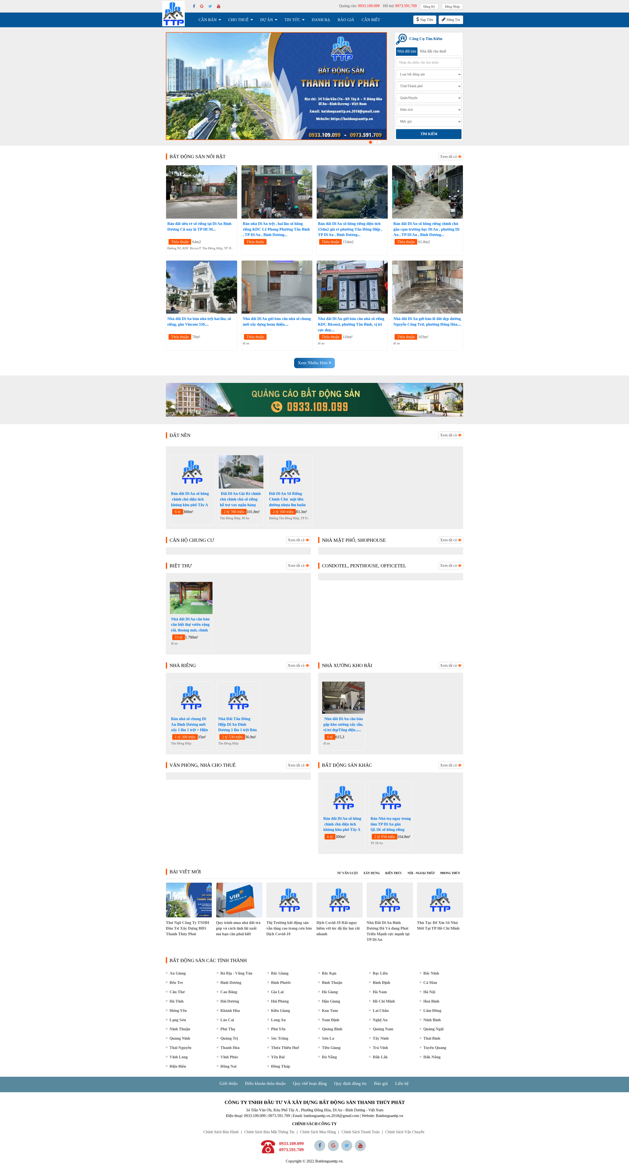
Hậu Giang (331, 1001)
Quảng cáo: (359, 6)
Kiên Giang (280, 1010)
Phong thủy (450, 873)
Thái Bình (431, 1038)
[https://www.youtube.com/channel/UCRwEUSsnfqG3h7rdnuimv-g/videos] (360, 1145)
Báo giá (346, 20)
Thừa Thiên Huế (285, 1048)
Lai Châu (381, 1010)
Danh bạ (321, 20)
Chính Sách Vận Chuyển (404, 1132)
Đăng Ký (429, 6)
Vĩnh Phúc (229, 1057)
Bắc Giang (279, 973)
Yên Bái (278, 1057)
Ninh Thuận (180, 1029)
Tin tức (292, 20)
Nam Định (330, 1020)
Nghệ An (380, 1020)
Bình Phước (281, 982)
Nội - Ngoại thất (421, 873)
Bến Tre (176, 982)
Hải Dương (229, 1001)
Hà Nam (380, 992)
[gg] (201, 6)
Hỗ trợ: (400, 6)
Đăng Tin (453, 20)
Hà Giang (330, 992)
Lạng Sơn (178, 1020)
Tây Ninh (381, 1038)
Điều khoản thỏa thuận (265, 1083)
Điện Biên (178, 1066)
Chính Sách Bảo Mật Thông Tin (269, 1132)
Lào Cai (227, 1020)
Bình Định (381, 982)
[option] (276, 86)
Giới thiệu (228, 1083)
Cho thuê (238, 20)
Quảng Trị (229, 1038)
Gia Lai (277, 992)
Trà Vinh (380, 1048)
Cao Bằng (228, 992)
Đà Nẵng (329, 1057)
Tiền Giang (331, 1048)
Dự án (266, 20)
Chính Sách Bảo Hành (221, 1132)
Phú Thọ (227, 1029)
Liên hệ (402, 1083)
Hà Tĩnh (177, 1001)
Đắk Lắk (380, 1057)
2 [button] (374, 142)
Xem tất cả (449, 156)
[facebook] (194, 6)
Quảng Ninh (180, 1038)
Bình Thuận (332, 982)
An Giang (178, 973)
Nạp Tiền (426, 20)
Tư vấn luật (347, 873)
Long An (278, 1020)
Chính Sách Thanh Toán (361, 1132)
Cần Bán (208, 20)
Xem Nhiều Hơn (313, 362)
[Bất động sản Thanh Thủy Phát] (173, 13)
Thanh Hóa (230, 1048)
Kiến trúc (393, 873)
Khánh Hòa (230, 1010)
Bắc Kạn (329, 973)
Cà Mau (430, 982)
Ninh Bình (432, 1020)
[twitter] (210, 6)
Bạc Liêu (380, 973)
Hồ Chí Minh (384, 1001)
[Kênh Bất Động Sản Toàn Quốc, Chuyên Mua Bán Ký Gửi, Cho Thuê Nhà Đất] (276, 86)
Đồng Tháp (280, 1066)
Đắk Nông (432, 1057)
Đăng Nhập (452, 6)
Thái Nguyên (180, 1048)
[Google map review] (333, 1145)
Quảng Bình (332, 1029)
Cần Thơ (177, 992)
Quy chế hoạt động (310, 1083)
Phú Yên (278, 1029)
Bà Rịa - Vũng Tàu (236, 973)
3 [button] (379, 142)
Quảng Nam (383, 1029)
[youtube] (218, 6)
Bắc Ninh (431, 973)
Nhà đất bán (406, 51)
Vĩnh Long (179, 1057)
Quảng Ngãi (433, 1029)
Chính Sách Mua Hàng (318, 1132)
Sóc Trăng (279, 1038)
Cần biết (371, 20)
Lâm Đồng (432, 1010)
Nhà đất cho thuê (433, 51)
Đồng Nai (228, 1066)
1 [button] (370, 142)
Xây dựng (371, 873)
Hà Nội (429, 992)
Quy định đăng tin (350, 1083)
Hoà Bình (431, 1001)
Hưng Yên (178, 1010)
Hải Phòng (280, 1001)
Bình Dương (230, 982)
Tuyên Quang (434, 1048)
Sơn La (328, 1038)
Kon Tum (330, 1010)
